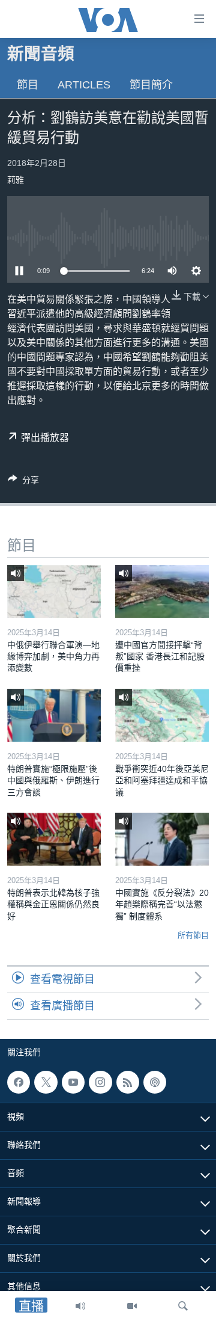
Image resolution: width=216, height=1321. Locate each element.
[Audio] (80, 1306)
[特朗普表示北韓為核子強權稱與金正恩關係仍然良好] (54, 839)
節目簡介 (151, 85)
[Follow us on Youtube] (73, 1082)
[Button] (23, 482)
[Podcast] (154, 1082)
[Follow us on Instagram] (100, 1082)
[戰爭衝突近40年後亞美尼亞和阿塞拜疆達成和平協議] (162, 715)
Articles (84, 85)
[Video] (132, 1306)
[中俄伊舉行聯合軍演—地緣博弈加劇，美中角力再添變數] (54, 591)
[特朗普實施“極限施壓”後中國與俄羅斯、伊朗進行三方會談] (54, 715)
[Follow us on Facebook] (18, 1082)
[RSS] (127, 1082)
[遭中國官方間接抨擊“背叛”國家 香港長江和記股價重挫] (162, 591)
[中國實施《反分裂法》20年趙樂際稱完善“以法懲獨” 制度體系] (162, 839)
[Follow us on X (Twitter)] (45, 1082)
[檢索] (183, 1306)
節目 (27, 85)
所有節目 (193, 935)
